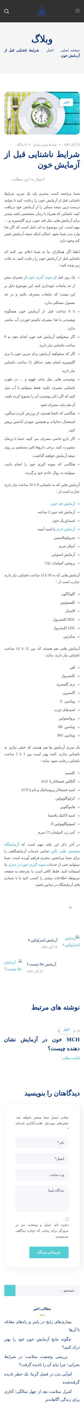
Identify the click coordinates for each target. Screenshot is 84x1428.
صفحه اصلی (70, 50)
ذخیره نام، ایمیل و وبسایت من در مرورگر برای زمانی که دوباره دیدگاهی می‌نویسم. (42, 1230)
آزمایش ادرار (65, 529)
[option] (42, 1041)
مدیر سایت (40, 144)
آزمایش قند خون (63, 503)
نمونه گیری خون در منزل (27, 864)
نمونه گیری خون (40, 277)
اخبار (50, 50)
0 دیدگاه (22, 144)
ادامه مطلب (71, 1058)
